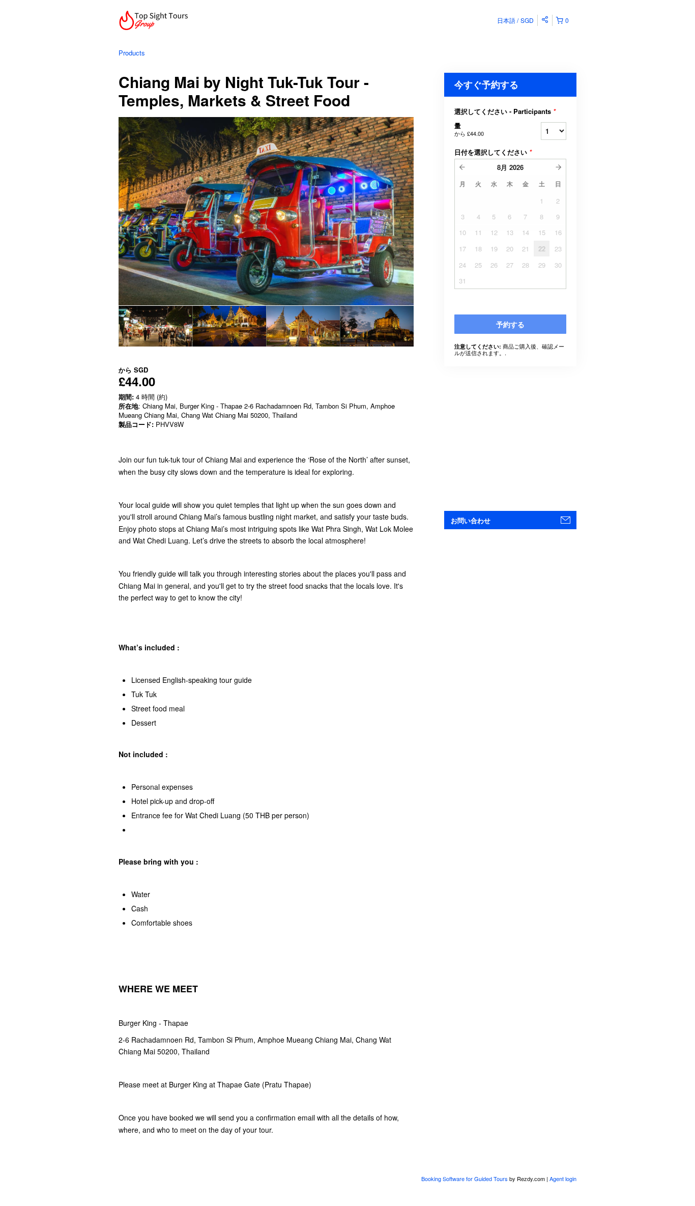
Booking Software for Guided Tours (465, 1178)
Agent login (562, 1178)
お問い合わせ (470, 520)
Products (132, 53)
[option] (155, 326)
